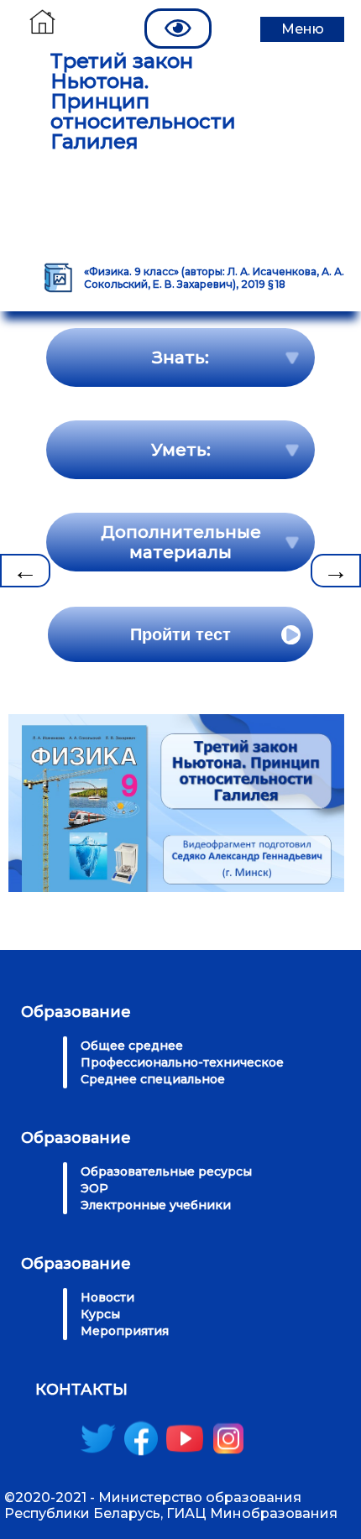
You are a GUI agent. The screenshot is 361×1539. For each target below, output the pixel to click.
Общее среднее (132, 1045)
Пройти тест (180, 634)
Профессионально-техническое (182, 1062)
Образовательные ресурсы (166, 1171)
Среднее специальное (153, 1079)
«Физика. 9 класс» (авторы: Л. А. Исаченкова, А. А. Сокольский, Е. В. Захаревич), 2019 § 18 (214, 277)
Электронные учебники (156, 1205)
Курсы (100, 1314)
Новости (107, 1297)
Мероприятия (125, 1330)
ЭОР (94, 1188)
